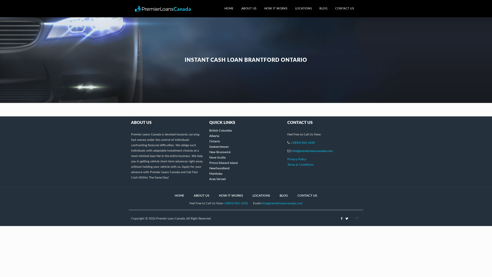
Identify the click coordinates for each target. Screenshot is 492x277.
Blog (284, 195)
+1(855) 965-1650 (303, 142)
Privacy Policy (296, 159)
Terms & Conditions (300, 164)
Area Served (217, 179)
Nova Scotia (217, 157)
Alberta (214, 136)
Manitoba (215, 173)
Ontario (214, 141)
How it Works (231, 195)
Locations (261, 195)
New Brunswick (220, 152)
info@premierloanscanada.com (312, 151)
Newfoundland (219, 168)
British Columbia (220, 130)
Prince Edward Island (223, 162)
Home (179, 195)
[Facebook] (342, 218)
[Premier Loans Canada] (163, 8)
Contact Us (307, 195)
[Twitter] (347, 218)
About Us (201, 195)
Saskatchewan (219, 146)
